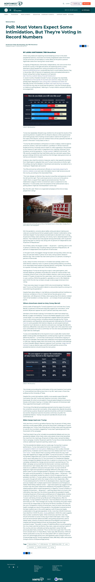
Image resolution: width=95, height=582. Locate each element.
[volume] (10, 10)
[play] (6, 10)
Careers (36, 570)
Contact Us (55, 568)
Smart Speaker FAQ (57, 565)
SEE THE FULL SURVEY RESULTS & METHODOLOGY (39, 76)
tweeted (50, 151)
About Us (36, 565)
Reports (36, 571)
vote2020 (31, 547)
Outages (71, 14)
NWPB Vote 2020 (57, 544)
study (45, 513)
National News (10, 22)
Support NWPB (62, 14)
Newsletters (55, 569)
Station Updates (56, 570)
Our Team (36, 569)
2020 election (44, 544)
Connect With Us (38, 567)
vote (66, 544)
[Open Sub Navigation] (9, 14)
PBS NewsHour (50, 52)
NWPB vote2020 (42, 547)
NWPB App (77, 3)
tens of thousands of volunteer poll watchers (43, 80)
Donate (87, 3)
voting (52, 547)
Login (68, 3)
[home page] (13, 4)
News (6, 14)
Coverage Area (37, 568)
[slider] (12, 10)
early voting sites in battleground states (52, 81)
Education (36, 14)
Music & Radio (25, 14)
